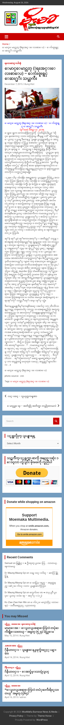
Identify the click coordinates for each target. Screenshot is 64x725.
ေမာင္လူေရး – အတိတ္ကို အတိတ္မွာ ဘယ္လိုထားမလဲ (31, 405)
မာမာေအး (15, 624)
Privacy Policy (16, 715)
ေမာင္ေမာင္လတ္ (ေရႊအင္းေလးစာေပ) (29, 381)
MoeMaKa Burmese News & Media (39, 711)
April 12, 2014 (11, 675)
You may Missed (16, 616)
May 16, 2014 (11, 635)
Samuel (8, 563)
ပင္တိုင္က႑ (7, 624)
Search (56, 421)
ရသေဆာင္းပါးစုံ (13, 63)
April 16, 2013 (11, 697)
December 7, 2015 (14, 84)
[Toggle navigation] (6, 36)
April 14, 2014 (11, 657)
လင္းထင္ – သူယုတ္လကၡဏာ (22, 396)
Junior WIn (10, 646)
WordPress (42, 719)
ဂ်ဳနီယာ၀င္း (9, 667)
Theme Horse (45, 715)
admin (23, 697)
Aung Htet (29, 84)
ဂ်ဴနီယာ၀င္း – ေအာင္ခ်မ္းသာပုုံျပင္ (27, 671)
